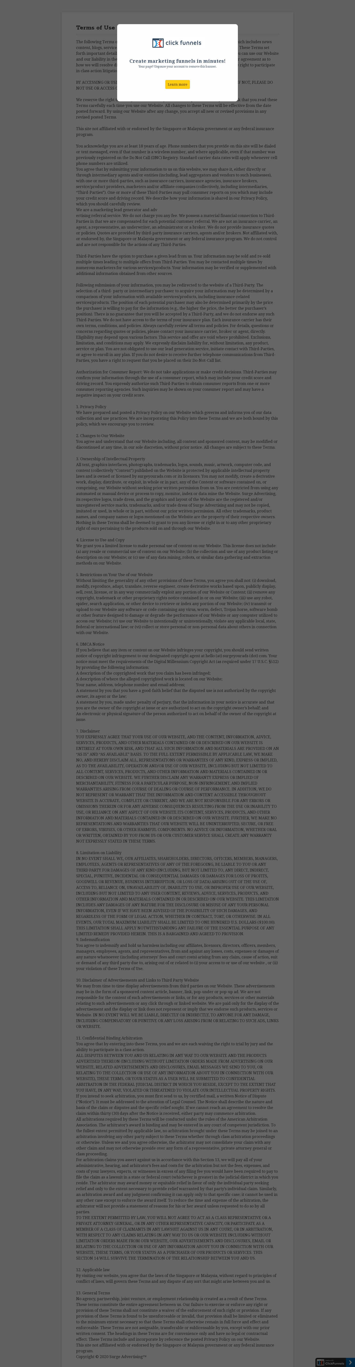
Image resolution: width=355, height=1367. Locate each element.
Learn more (177, 84)
